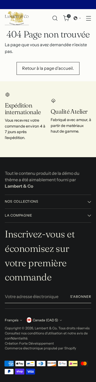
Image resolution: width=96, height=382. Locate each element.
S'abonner (80, 297)
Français (11, 320)
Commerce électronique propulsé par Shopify (40, 348)
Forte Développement (36, 343)
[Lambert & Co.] (17, 18)
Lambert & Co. (46, 328)
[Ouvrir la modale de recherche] (54, 18)
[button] (77, 18)
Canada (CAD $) (45, 320)
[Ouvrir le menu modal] (88, 18)
